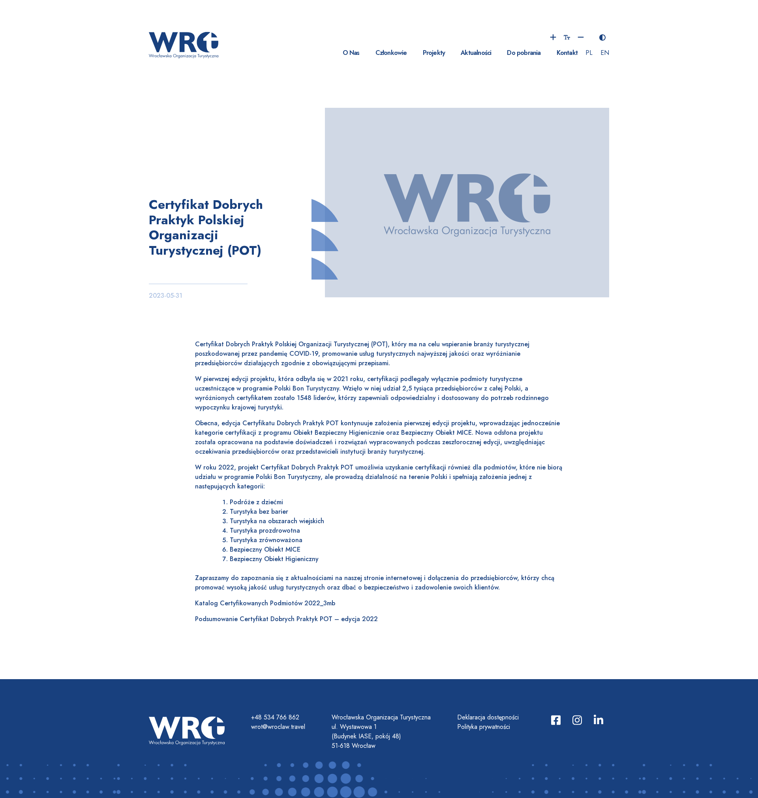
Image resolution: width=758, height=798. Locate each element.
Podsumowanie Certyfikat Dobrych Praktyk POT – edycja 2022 (286, 618)
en (604, 52)
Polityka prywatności (483, 726)
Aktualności (476, 52)
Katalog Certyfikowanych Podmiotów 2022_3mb (265, 603)
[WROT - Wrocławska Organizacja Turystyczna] (183, 44)
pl (589, 52)
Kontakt (567, 52)
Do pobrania (523, 52)
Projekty (434, 52)
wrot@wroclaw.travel (278, 726)
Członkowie (391, 52)
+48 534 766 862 (275, 717)
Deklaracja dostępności (488, 717)
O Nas (351, 52)
